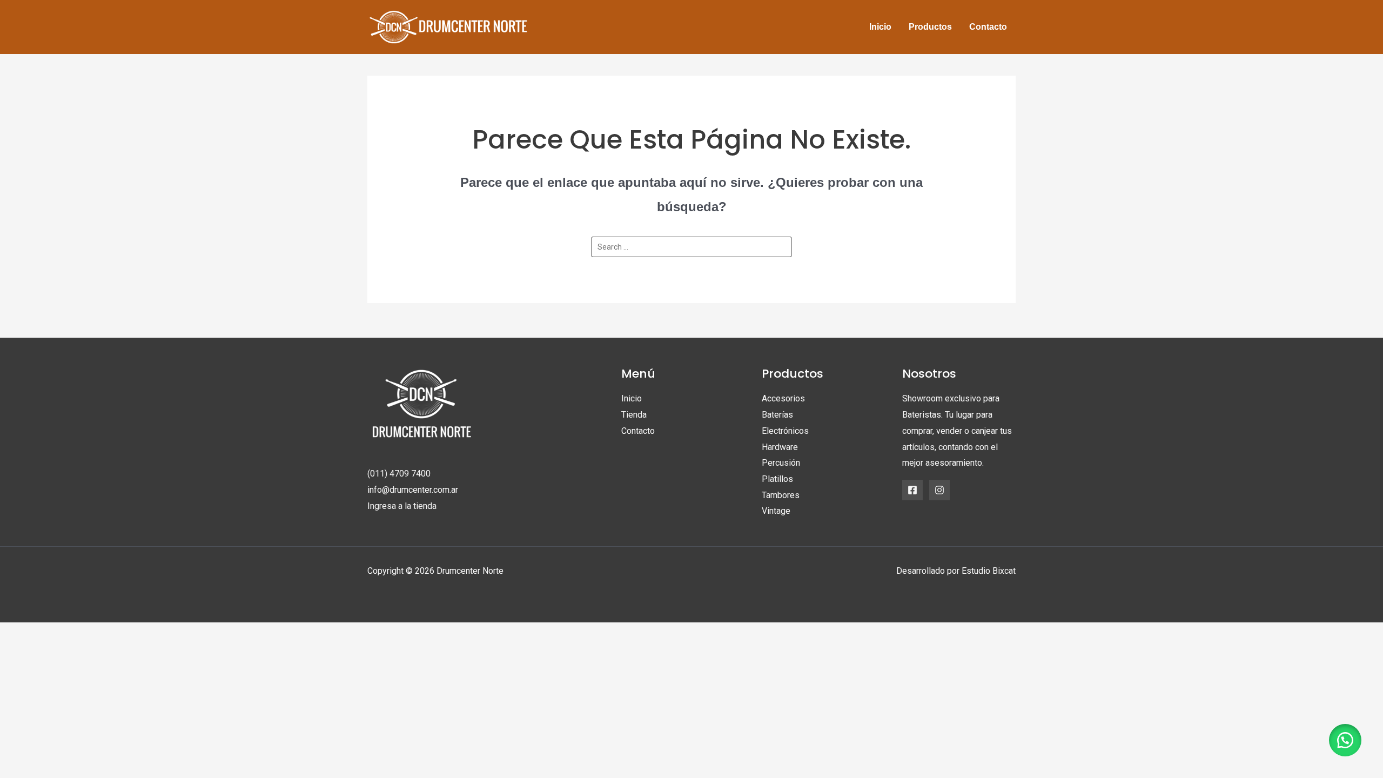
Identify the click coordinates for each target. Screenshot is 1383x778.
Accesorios (783, 398)
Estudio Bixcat (989, 571)
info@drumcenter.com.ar (412, 490)
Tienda (634, 415)
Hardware (780, 447)
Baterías (777, 415)
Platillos (777, 479)
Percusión (781, 463)
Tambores (781, 495)
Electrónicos (785, 431)
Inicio (631, 398)
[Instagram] (939, 490)
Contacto (638, 431)
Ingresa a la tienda (402, 506)
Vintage (776, 511)
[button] (1345, 740)
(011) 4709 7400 (399, 473)
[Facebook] (912, 490)
